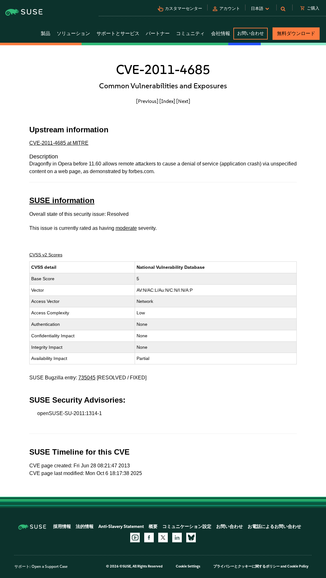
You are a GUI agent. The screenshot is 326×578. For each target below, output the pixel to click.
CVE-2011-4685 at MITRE (59, 143)
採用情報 (62, 526)
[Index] (167, 101)
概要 (153, 526)
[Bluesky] (191, 537)
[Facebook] (149, 537)
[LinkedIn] (177, 537)
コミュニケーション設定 (186, 526)
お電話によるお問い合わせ (274, 526)
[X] (163, 537)
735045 (87, 377)
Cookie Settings (188, 566)
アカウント (229, 8)
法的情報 (85, 526)
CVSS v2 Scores (45, 254)
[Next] (183, 101)
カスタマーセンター (183, 8)
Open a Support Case (49, 566)
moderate (126, 228)
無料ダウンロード (296, 33)
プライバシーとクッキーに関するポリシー (246, 566)
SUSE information (62, 200)
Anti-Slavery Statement (121, 526)
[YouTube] (135, 537)
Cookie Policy (297, 566)
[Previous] (147, 101)
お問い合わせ (250, 33)
